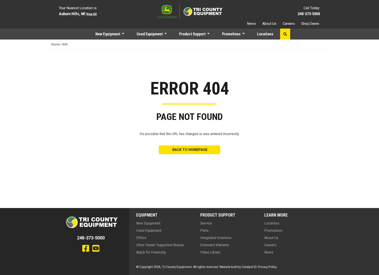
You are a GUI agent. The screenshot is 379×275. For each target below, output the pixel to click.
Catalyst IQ (249, 267)
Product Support (192, 34)
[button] (125, 34)
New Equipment (107, 34)
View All (91, 14)
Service (206, 223)
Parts (204, 230)
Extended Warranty (214, 245)
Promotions (231, 34)
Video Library (210, 252)
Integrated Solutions (215, 238)
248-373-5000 (309, 13)
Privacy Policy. (267, 267)
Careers (289, 24)
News (251, 24)
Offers (141, 238)
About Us (269, 24)
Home (55, 44)
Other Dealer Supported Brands (160, 245)
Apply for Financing (151, 252)
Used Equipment (150, 34)
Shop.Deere (310, 24)
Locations (265, 34)
